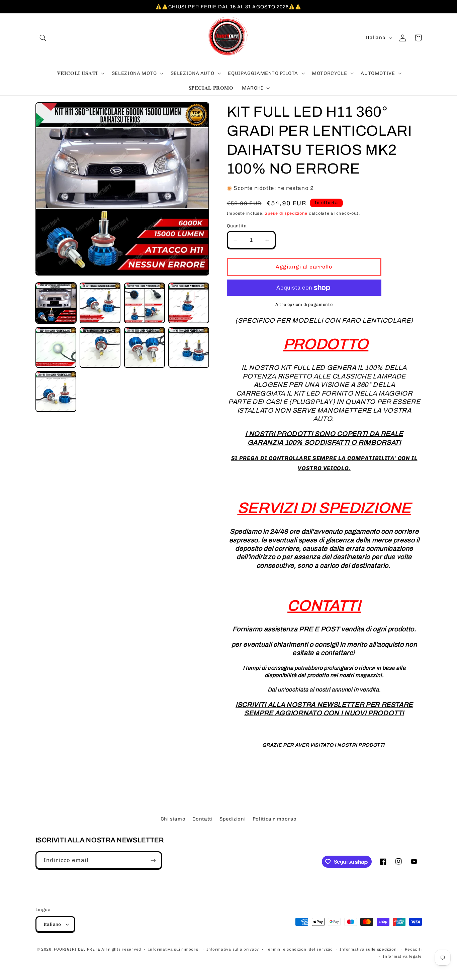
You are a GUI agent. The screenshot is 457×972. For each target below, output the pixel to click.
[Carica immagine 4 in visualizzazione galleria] (188, 303)
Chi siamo (173, 819)
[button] (43, 37)
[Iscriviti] (153, 860)
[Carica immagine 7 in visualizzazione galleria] (144, 347)
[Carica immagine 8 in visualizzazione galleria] (188, 347)
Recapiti (413, 949)
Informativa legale (402, 956)
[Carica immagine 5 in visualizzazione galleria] (55, 347)
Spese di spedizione (286, 213)
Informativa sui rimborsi (174, 949)
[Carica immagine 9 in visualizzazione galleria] (55, 391)
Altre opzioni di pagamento (304, 304)
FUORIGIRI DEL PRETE (77, 949)
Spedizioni (232, 819)
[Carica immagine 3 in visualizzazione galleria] (144, 303)
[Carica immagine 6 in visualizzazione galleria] (100, 347)
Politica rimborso (275, 819)
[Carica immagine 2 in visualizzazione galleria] (100, 303)
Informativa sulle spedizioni (369, 949)
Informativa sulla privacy (232, 949)
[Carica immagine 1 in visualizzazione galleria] (55, 303)
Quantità (237, 225)
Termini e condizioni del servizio (299, 949)
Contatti (202, 819)
